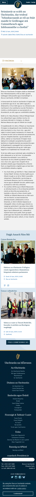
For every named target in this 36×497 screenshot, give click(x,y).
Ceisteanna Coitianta (18, 437)
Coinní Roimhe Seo (18, 388)
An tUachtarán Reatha (18, 371)
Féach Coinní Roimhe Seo (18, 342)
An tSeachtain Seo (18, 386)
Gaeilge (33, 2)
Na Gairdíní (18, 425)
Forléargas (8, 61)
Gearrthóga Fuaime (18, 403)
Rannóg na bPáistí (18, 450)
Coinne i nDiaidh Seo (9, 291)
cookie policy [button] (21, 488)
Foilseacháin (18, 410)
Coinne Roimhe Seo (8, 239)
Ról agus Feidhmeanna (18, 373)
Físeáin (18, 405)
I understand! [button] (18, 493)
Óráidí (18, 401)
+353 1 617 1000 (9, 464)
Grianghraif (18, 408)
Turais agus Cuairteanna (18, 427)
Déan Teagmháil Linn (18, 442)
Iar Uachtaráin (18, 378)
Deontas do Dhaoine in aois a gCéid (18, 440)
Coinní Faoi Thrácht (18, 390)
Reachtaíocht (18, 375)
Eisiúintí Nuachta (18, 399)
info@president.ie (20, 474)
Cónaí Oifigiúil (18, 420)
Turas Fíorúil (18, 418)
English (28, 2)
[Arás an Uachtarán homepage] (18, 356)
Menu (4, 2)
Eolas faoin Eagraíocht (18, 435)
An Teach (18, 422)
